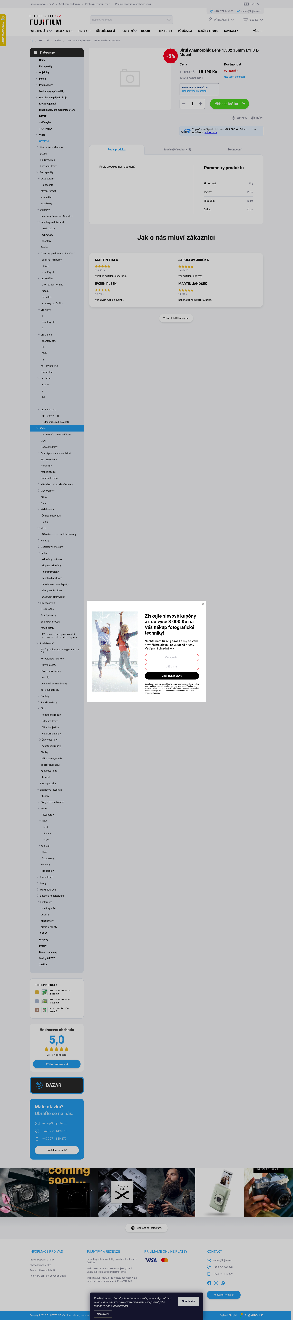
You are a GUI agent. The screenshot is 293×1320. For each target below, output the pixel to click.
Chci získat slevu (172, 675)
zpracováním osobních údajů (187, 684)
